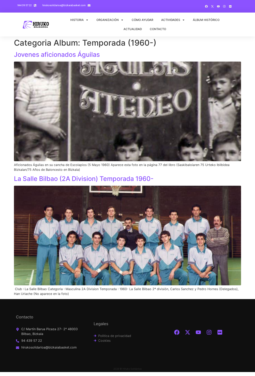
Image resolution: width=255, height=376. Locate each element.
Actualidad (133, 29)
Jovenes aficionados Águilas (57, 54)
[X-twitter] (187, 332)
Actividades (170, 20)
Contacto (158, 29)
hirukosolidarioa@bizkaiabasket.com (64, 5)
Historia (77, 20)
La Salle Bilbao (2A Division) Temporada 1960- (84, 179)
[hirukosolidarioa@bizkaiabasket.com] (89, 5)
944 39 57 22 (24, 5)
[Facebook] (176, 332)
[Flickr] (219, 332)
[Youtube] (198, 332)
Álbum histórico (206, 20)
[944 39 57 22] (35, 5)
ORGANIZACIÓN (107, 20)
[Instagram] (209, 332)
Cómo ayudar (142, 20)
